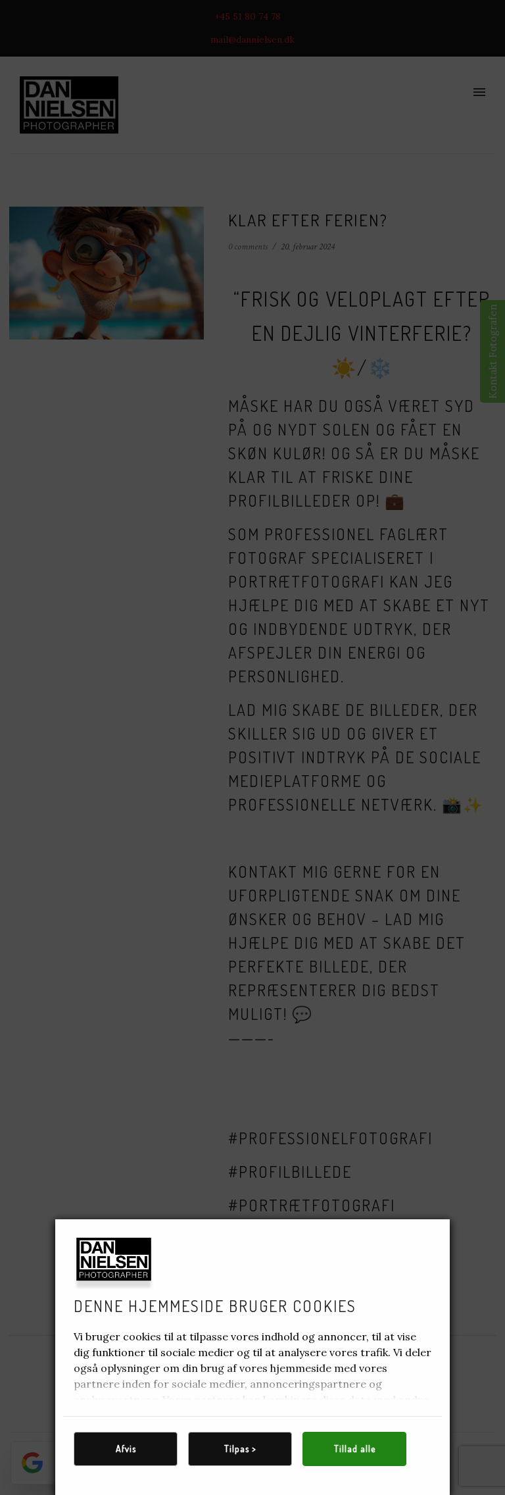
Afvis (126, 1448)
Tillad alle (354, 1448)
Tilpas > (240, 1448)
